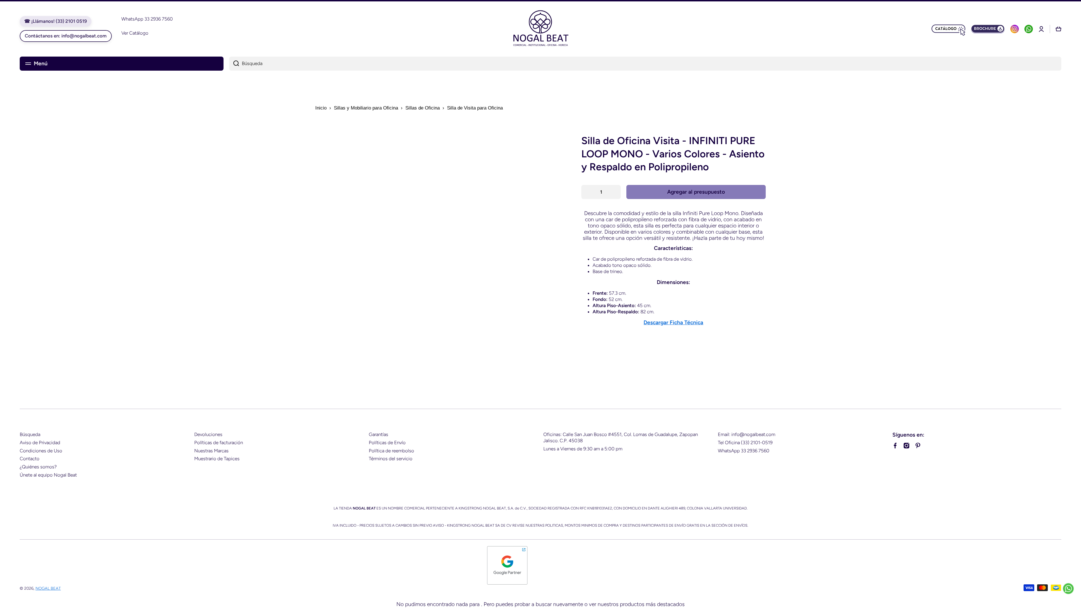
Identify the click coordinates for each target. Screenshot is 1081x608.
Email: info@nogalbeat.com (746, 434)
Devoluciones (208, 434)
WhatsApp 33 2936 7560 (743, 450)
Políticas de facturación (218, 442)
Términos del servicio (390, 458)
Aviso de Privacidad (40, 442)
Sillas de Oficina (422, 108)
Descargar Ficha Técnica (673, 322)
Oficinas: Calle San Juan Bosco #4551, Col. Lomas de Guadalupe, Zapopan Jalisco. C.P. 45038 (620, 437)
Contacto (29, 458)
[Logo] (540, 29)
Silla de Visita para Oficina (475, 108)
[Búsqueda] (234, 64)
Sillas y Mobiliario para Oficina (366, 108)
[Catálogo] (948, 29)
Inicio (321, 108)
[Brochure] (988, 29)
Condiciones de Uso (41, 450)
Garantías (378, 434)
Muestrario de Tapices (217, 458)
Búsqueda (30, 434)
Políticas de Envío (387, 442)
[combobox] (645, 64)
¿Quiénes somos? (38, 467)
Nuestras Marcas (211, 450)
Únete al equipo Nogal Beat (48, 475)
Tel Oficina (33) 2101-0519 (745, 442)
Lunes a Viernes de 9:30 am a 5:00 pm (582, 448)
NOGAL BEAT (48, 588)
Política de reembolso (391, 450)
